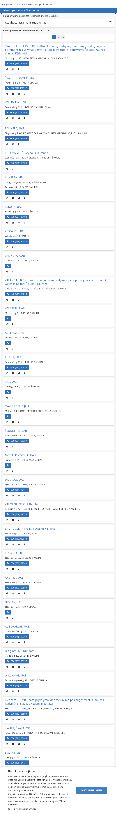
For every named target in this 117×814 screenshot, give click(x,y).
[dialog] (58, 790)
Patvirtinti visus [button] (91, 790)
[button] (40, 809)
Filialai (48, 107)
